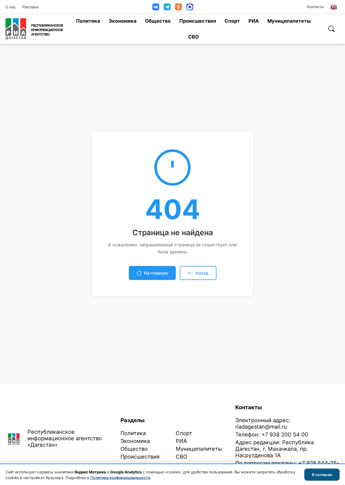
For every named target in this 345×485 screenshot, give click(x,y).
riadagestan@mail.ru (261, 426)
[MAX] (189, 7)
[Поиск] (331, 29)
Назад (201, 273)
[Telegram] (167, 7)
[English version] (333, 7)
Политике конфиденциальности (120, 477)
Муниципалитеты (289, 21)
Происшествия (197, 21)
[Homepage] (34, 29)
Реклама (30, 7)
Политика (88, 21)
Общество (158, 21)
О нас (10, 7)
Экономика (122, 21)
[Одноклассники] (178, 7)
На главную (156, 273)
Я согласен (322, 474)
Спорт (232, 21)
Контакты (315, 6)
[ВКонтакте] (155, 7)
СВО (193, 37)
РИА (254, 21)
